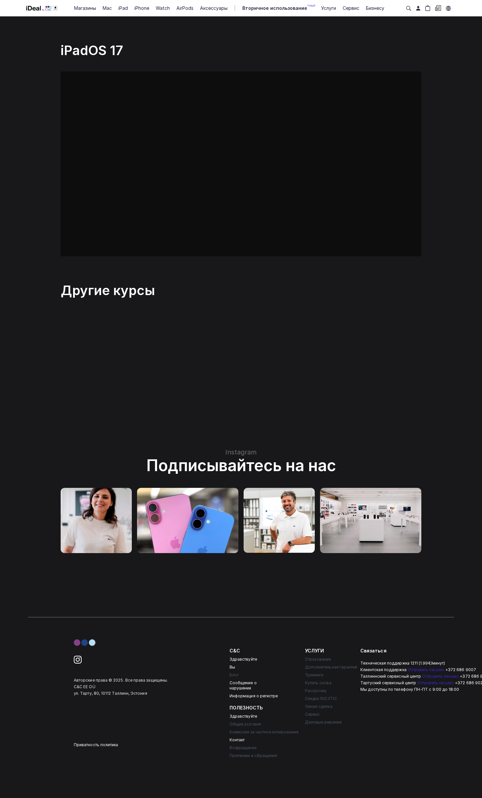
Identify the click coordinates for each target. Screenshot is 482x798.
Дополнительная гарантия (331, 667)
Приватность (86, 744)
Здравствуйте (243, 659)
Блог (234, 674)
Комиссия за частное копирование (264, 731)
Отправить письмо (426, 669)
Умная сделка (318, 706)
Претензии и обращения (253, 755)
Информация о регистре (254, 695)
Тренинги (314, 674)
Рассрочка (316, 690)
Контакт (237, 739)
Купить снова (318, 682)
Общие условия (245, 724)
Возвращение (243, 747)
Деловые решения (323, 722)
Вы (232, 667)
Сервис (312, 714)
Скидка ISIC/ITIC (321, 698)
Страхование (318, 659)
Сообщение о (243, 682)
